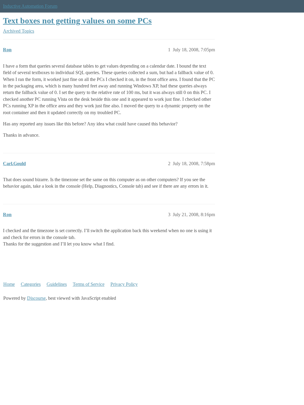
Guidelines (57, 284)
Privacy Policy (124, 284)
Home (9, 284)
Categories (31, 284)
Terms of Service (88, 284)
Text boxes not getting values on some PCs (77, 20)
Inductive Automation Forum (30, 6)
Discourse (36, 298)
